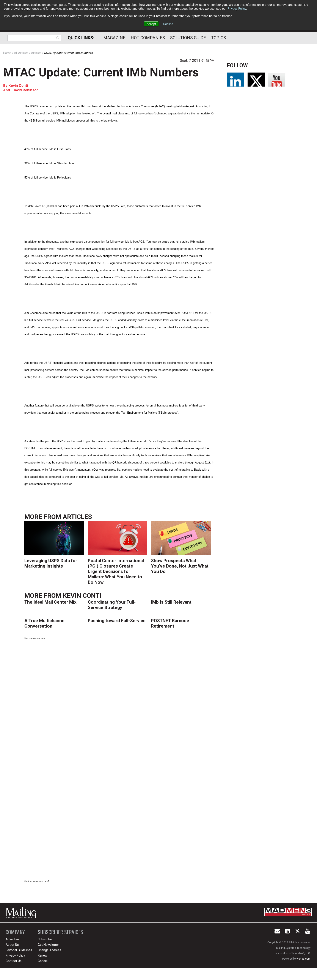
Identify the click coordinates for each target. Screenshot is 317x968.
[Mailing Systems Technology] (22, 912)
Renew (42, 955)
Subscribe (45, 939)
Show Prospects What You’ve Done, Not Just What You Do (180, 566)
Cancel (42, 961)
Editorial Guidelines (19, 950)
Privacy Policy (237, 8)
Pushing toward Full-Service (117, 620)
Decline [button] (168, 24)
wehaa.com (304, 958)
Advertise (12, 939)
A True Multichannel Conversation (45, 623)
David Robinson (26, 90)
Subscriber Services (60, 932)
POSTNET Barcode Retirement (170, 623)
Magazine (114, 37)
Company (15, 932)
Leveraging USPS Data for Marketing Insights (50, 563)
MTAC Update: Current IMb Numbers (101, 72)
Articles (77, 516)
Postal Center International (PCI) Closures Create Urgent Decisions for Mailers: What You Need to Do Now (116, 571)
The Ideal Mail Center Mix (50, 602)
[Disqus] (119, 703)
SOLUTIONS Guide (188, 37)
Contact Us (14, 961)
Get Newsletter (48, 945)
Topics (218, 37)
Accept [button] (151, 24)
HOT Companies (148, 37)
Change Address (49, 950)
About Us (12, 945)
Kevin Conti (18, 85)
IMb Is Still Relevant (171, 602)
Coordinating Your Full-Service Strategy (112, 604)
